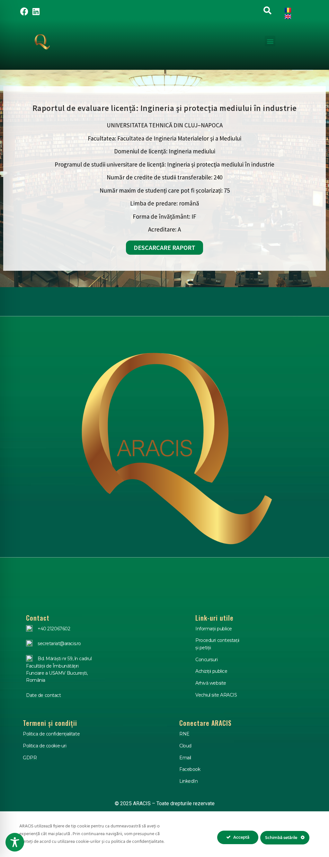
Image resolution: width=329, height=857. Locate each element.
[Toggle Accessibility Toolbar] (15, 842)
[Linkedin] (36, 11)
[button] (270, 41)
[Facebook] (24, 11)
